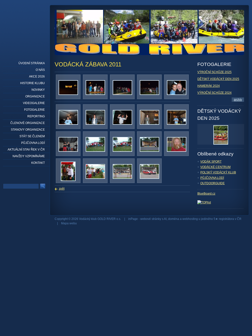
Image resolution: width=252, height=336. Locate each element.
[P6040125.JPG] (95, 123)
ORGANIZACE (35, 96)
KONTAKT (38, 163)
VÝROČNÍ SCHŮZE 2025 (214, 72)
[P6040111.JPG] (149, 151)
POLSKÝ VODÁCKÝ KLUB (218, 172)
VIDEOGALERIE (34, 103)
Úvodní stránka (31, 63)
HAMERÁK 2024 (208, 86)
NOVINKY (38, 90)
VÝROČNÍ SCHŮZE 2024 (214, 92)
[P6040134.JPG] (68, 151)
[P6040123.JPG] (149, 123)
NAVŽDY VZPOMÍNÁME (29, 156)
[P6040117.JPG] (68, 94)
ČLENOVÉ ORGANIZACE (27, 123)
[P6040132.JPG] (95, 94)
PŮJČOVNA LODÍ (212, 178)
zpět (61, 188)
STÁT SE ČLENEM (32, 136)
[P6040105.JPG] (68, 180)
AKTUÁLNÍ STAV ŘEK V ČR (26, 149)
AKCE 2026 (37, 76)
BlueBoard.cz (206, 193)
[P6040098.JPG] (149, 178)
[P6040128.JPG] (149, 94)
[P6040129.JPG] (122, 94)
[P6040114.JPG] (122, 151)
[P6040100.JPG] (122, 178)
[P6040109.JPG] (176, 151)
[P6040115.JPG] (95, 151)
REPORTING (36, 116)
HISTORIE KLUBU (32, 83)
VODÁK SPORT (210, 161)
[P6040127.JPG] (176, 94)
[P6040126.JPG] (68, 123)
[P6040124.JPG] (122, 123)
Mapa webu (69, 223)
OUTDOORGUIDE (212, 183)
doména (173, 219)
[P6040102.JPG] (95, 178)
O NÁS (40, 70)
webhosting (190, 219)
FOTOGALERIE (34, 109)
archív (238, 99)
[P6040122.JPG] (176, 123)
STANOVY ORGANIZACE (28, 129)
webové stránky (150, 219)
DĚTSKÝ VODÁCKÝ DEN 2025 (218, 79)
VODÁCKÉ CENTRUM (215, 167)
